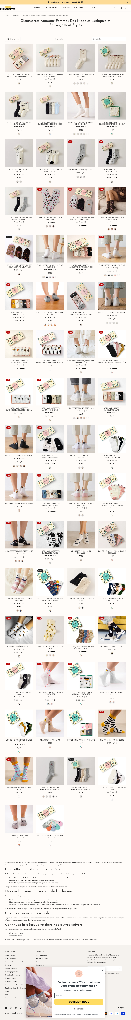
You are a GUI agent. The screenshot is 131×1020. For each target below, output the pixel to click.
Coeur (38, 962)
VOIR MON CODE (79, 1002)
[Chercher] (121, 8)
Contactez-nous (10, 978)
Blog (6, 995)
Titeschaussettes (17, 1013)
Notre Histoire (10, 955)
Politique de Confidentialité (14, 985)
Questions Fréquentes (12, 975)
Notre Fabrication (11, 959)
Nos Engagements (11, 972)
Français (112, 8)
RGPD (7, 991)
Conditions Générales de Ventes (15, 988)
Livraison (8, 965)
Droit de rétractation (12, 998)
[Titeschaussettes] (7, 8)
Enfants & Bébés (42, 959)
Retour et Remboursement (14, 962)
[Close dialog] (102, 970)
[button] (19, 83)
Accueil (7, 15)
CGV (114, 973)
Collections (16, 15)
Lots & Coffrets (41, 955)
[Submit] (118, 968)
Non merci (79, 1009)
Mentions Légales (11, 981)
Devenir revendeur (11, 968)
